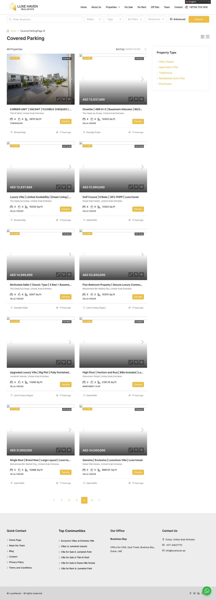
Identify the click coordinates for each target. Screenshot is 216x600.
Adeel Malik (91, 220)
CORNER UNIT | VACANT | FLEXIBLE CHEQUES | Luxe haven (46, 109)
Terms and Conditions (20, 567)
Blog (11, 551)
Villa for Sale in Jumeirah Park (76, 551)
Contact (178, 7)
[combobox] (93, 19)
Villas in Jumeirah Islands (74, 546)
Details (66, 121)
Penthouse (165, 83)
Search (199, 19)
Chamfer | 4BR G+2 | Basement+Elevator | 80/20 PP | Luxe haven (122, 109)
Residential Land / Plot (172, 78)
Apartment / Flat (168, 67)
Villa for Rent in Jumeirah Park (76, 568)
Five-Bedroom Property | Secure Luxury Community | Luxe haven (122, 284)
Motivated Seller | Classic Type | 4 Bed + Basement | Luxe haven (49, 284)
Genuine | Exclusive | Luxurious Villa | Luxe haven (113, 460)
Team (167, 7)
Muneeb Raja (20, 132)
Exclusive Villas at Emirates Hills (77, 540)
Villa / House (166, 61)
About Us (96, 7)
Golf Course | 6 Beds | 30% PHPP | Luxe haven (111, 197)
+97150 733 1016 (198, 7)
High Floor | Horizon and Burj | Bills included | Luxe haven (117, 372)
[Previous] (54, 500)
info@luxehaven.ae (175, 550)
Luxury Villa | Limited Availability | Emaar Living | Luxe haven (46, 197)
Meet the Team (17, 545)
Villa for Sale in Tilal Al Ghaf (75, 557)
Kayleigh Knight (93, 132)
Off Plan (155, 7)
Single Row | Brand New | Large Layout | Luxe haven (41, 460)
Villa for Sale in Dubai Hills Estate (78, 563)
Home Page (15, 540)
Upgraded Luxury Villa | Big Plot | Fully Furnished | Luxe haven (47, 372)
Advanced (179, 19)
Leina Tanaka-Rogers (96, 307)
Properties (111, 7)
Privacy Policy (16, 562)
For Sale (129, 7)
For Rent (142, 7)
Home (84, 7)
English (192, 2)
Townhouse (165, 72)
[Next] (99, 500)
